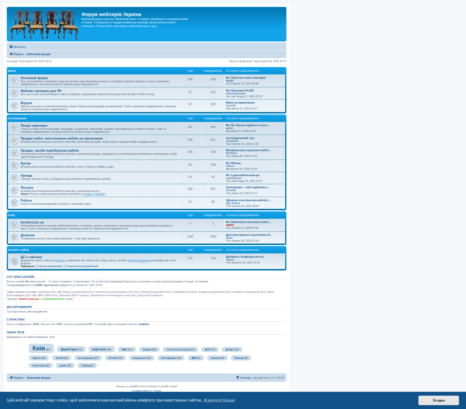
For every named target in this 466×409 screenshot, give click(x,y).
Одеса (36, 358)
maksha (144, 324)
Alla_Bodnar (233, 203)
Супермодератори (52, 298)
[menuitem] (17, 47)
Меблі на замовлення (240, 102)
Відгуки (26, 103)
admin (230, 224)
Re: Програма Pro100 (240, 90)
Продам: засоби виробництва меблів (50, 150)
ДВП (194, 358)
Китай (59, 358)
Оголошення (17, 118)
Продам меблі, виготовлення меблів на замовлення (62, 138)
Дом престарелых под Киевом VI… (249, 234)
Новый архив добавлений (82, 266)
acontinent (232, 140)
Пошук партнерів (34, 125)
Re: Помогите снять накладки (246, 77)
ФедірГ (230, 80)
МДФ (124, 349)
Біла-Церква (168, 358)
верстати (99, 349)
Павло (230, 259)
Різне (11, 215)
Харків (147, 349)
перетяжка (39, 365)
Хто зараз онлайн (20, 276)
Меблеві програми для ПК (41, 91)
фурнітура (69, 349)
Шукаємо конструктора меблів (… (248, 200)
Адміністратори (29, 298)
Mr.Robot (231, 153)
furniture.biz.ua (32, 222)
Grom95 (231, 105)
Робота (26, 200)
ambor (229, 128)
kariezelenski (233, 178)
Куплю (26, 163)
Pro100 (113, 358)
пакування (139, 358)
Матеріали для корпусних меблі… (248, 150)
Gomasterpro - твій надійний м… (247, 187)
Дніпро (229, 349)
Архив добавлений (50, 266)
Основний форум (34, 78)
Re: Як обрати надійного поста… (248, 125)
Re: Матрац (233, 163)
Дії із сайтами (31, 257)
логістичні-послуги (177, 349)
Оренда (26, 175)
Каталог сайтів (18, 250)
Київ (39, 348)
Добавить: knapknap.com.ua (245, 256)
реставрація (85, 358)
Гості (69, 298)
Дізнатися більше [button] (219, 400)
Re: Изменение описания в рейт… (248, 222)
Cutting (85, 365)
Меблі (12, 71)
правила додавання (140, 260)
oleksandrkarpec (236, 93)
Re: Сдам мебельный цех (243, 175)
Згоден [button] (439, 400)
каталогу (60, 260)
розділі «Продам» (95, 193)
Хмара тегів (15, 332)
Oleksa (230, 165)
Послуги (27, 187)
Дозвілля (28, 235)
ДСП (207, 349)
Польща (239, 358)
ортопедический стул (240, 138)
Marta (229, 237)
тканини (215, 358)
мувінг (63, 365)
